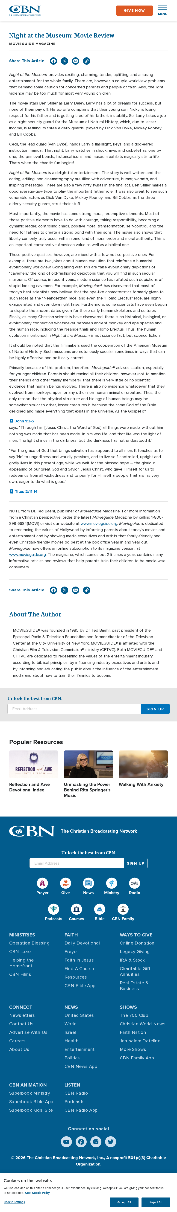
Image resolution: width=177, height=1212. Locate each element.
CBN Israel (20, 951)
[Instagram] (95, 1141)
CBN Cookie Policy (37, 1193)
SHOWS (128, 1007)
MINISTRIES (22, 934)
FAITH (71, 934)
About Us (19, 1049)
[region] (88, 1192)
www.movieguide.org (99, 523)
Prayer (71, 951)
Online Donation (137, 943)
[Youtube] (66, 1141)
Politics (72, 1058)
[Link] (86, 61)
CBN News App (81, 1066)
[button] (160, 11)
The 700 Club (134, 1015)
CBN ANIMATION (28, 1084)
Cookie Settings (14, 1202)
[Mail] (75, 61)
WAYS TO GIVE (136, 934)
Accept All (124, 1202)
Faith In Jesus (79, 960)
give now (134, 10)
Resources (76, 977)
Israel (70, 1032)
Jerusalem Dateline (140, 1041)
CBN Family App (137, 1058)
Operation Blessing (29, 943)
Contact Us (21, 1024)
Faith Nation (133, 1032)
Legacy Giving (135, 951)
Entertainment (80, 1049)
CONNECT (20, 1007)
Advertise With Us (28, 1032)
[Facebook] (53, 61)
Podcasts (75, 1101)
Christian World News (142, 1024)
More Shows (133, 1049)
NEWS (71, 1007)
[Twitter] (64, 61)
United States (79, 1015)
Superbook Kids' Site (31, 1110)
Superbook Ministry (29, 1093)
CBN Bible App (80, 985)
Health (72, 1041)
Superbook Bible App (31, 1101)
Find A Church (79, 968)
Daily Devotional (82, 943)
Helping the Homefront (21, 963)
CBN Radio (76, 1093)
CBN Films (20, 974)
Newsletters (22, 1015)
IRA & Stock (132, 960)
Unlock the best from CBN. (34, 698)
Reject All (156, 1202)
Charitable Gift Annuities (135, 971)
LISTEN (72, 1084)
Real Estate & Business (134, 985)
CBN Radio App (81, 1110)
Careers (17, 1041)
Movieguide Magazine (32, 43)
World (71, 1024)
